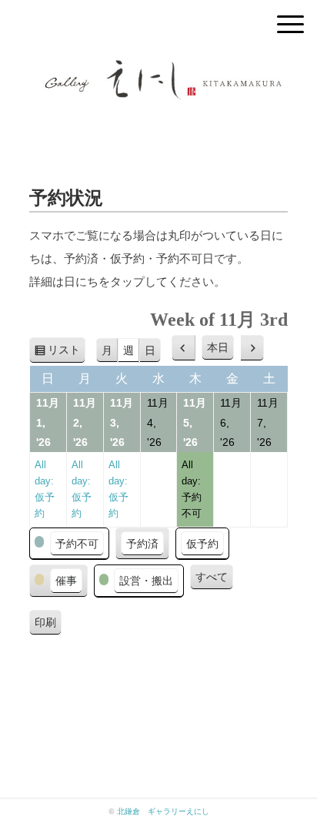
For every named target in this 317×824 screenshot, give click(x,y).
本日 (218, 347)
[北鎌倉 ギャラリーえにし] (158, 65)
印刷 (48, 625)
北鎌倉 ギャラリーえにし (163, 811)
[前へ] (183, 348)
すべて (211, 577)
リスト (66, 353)
